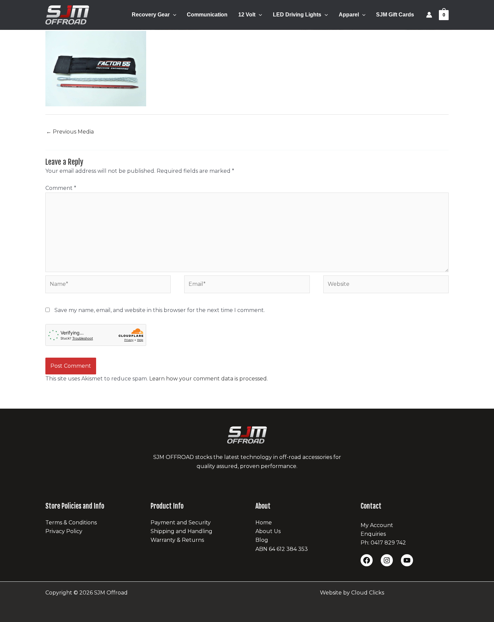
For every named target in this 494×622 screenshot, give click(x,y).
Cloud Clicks (367, 592)
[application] (173, 14)
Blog (261, 540)
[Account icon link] (429, 15)
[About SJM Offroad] (247, 435)
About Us (268, 531)
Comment (60, 188)
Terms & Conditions (71, 522)
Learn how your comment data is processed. (208, 378)
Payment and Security (181, 522)
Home (263, 522)
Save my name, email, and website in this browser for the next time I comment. (159, 310)
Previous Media (70, 131)
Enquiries (373, 534)
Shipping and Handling (181, 531)
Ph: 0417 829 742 (383, 542)
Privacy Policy (63, 531)
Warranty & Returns (177, 540)
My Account (377, 525)
